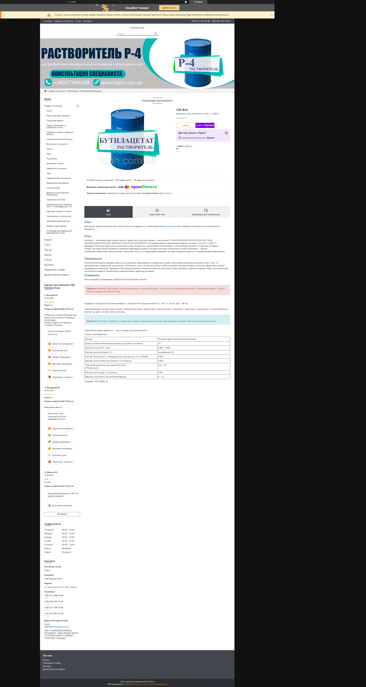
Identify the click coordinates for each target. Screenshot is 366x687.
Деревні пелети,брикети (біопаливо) (57, 194)
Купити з (200, 125)
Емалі (49, 111)
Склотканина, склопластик (58, 216)
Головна (48, 21)
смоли (137, 251)
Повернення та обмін (54, 269)
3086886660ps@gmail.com (56, 627)
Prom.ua (151, 682)
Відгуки (47, 255)
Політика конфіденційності (156, 684)
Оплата (48, 259)
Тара (48, 173)
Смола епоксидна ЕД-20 (59, 331)
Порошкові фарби (54, 120)
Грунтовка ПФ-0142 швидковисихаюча (57, 417)
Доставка (48, 264)
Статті (47, 245)
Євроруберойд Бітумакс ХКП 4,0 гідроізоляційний (63, 494)
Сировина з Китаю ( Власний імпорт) (59, 133)
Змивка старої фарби (56, 226)
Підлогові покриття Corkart (58, 211)
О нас (78, 21)
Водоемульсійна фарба (57, 183)
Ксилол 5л (52, 334)
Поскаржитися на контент (133, 684)
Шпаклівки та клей (54, 163)
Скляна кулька (53, 188)
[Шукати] (155, 34)
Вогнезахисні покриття (56, 144)
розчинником (171, 226)
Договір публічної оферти (56, 275)
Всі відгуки (62, 514)
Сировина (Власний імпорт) (59, 139)
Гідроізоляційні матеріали (58, 178)
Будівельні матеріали (56, 168)
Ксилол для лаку (55, 413)
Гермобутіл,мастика (55, 199)
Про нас (48, 250)
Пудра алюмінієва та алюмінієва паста (56, 126)
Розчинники (73, 91)
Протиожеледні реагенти (58, 221)
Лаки (48, 154)
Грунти (49, 149)
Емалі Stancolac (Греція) (57, 115)
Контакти (87, 21)
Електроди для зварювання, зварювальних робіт (59, 232)
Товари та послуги (62, 21)
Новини (48, 240)
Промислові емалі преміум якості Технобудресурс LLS (59, 205)
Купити (185, 125)
